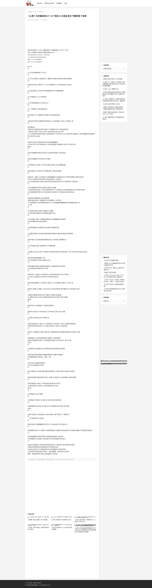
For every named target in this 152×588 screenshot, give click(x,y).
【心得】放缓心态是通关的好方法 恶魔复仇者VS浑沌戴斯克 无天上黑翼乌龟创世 (113, 94)
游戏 (65, 3)
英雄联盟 (59, 3)
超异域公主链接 (49, 3)
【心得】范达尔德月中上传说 (111, 104)
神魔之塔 (41, 11)
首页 (35, 11)
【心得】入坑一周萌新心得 (110, 89)
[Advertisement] (62, 35)
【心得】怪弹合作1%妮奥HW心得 (61, 519)
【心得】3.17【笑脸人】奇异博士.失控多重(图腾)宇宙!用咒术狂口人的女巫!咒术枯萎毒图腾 (113, 84)
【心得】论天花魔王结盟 (111, 260)
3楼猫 (30, 583)
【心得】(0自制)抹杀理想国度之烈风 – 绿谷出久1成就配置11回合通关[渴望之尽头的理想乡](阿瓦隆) (85, 530)
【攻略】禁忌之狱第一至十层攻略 (37, 519)
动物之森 (39, 3)
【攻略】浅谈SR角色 (110, 272)
